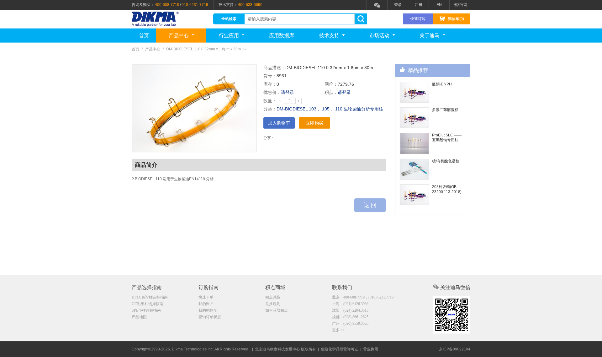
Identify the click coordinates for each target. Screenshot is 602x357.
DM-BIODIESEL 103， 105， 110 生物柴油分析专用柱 (330, 108)
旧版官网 (459, 5)
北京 (362, 297)
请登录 (287, 92)
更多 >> (338, 330)
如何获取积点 (276, 310)
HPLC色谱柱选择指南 (150, 297)
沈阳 (350, 310)
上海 (350, 304)
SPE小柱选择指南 (146, 310)
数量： (270, 100)
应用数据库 (281, 35)
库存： (270, 84)
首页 (144, 35)
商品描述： (274, 67)
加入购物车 (279, 122)
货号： (270, 75)
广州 (350, 323)
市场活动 (379, 35)
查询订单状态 (209, 317)
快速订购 (417, 19)
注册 (418, 5)
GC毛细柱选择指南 (147, 304)
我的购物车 (207, 310)
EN (439, 5)
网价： (331, 84)
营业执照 (370, 349)
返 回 (370, 205)
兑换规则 (272, 304)
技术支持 (329, 35)
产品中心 (179, 35)
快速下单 (206, 297)
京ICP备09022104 (454, 349)
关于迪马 (430, 35)
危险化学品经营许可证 (339, 349)
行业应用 (229, 35)
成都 (350, 317)
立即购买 (314, 122)
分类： (270, 108)
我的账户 (206, 304)
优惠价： (272, 92)
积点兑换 (272, 297)
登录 (398, 5)
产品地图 (139, 317)
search (360, 19)
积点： (331, 92)
